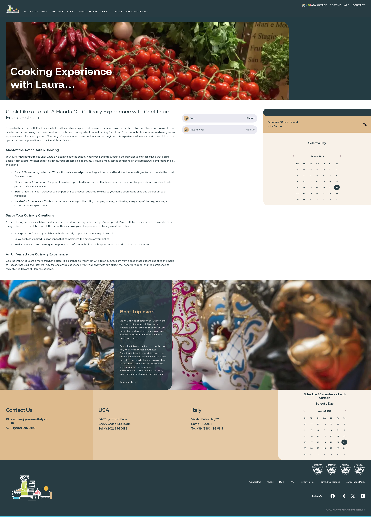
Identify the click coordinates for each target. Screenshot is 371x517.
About (270, 481)
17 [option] (304, 187)
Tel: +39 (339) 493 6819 (207, 428)
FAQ (292, 481)
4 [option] (310, 175)
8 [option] (336, 175)
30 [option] (323, 169)
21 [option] (330, 187)
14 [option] (330, 181)
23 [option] (297, 193)
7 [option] (330, 175)
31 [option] (330, 169)
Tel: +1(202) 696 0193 (113, 428)
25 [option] (310, 193)
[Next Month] (341, 156)
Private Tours (62, 11)
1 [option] (336, 169)
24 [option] (304, 193)
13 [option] (323, 181)
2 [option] (297, 175)
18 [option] (310, 187)
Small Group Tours (93, 11)
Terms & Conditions (330, 481)
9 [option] (297, 181)
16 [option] (297, 187)
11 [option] (310, 181)
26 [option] (297, 169)
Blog (281, 481)
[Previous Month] (293, 156)
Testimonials (340, 5)
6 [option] (323, 175)
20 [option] (323, 187)
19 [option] (317, 187)
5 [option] (317, 175)
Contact (358, 5)
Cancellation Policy (355, 481)
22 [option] (337, 187)
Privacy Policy (307, 481)
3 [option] (303, 175)
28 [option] (310, 169)
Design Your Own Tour (129, 11)
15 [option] (337, 181)
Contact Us (255, 481)
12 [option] (317, 181)
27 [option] (304, 169)
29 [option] (317, 169)
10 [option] (304, 181)
